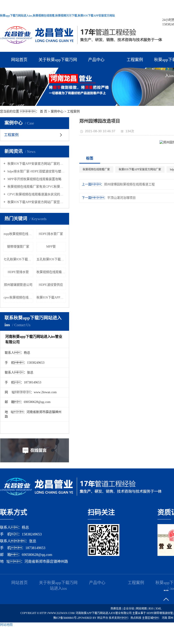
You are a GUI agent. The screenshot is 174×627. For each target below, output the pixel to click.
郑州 (171, 618)
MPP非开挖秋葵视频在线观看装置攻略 (34, 179)
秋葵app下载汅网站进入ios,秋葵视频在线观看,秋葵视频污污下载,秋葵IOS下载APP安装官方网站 (57, 15)
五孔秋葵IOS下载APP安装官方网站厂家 (51, 259)
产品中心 (96, 59)
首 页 (43, 111)
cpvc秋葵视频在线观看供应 (18, 297)
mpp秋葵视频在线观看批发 (18, 234)
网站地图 (141, 608)
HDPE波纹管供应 (51, 284)
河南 (165, 618)
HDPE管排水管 (18, 272)
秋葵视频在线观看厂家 (96, 169)
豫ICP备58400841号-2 (66, 618)
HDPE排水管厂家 (51, 234)
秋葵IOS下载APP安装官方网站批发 (51, 297)
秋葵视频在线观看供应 (51, 272)
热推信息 (116, 608)
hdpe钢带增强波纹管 (160, 613)
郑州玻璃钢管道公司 (18, 284)
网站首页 (19, 59)
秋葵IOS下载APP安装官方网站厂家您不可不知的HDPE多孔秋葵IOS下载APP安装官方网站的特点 (36, 202)
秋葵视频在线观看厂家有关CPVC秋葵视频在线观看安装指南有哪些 (36, 186)
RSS (151, 608)
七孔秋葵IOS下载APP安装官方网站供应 (18, 259)
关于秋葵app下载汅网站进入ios (58, 62)
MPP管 (51, 246)
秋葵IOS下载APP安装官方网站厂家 (140, 169)
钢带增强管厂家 (18, 246)
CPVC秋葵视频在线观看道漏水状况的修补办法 (36, 194)
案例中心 (57, 111)
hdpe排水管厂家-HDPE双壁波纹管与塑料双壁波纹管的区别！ (36, 171)
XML (158, 608)
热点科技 (135, 618)
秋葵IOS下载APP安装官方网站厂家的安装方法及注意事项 (36, 163)
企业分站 (128, 608)
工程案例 (135, 59)
